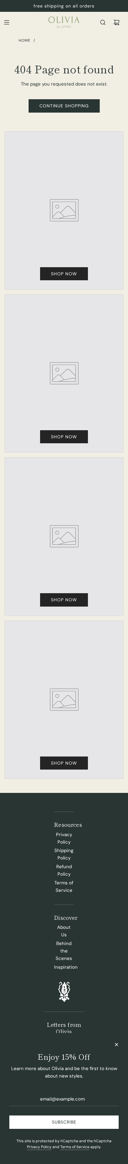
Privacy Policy (39, 1146)
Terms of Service (74, 1146)
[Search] (103, 22)
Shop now (64, 274)
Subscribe (64, 1122)
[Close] (116, 1044)
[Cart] (116, 22)
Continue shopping (64, 106)
